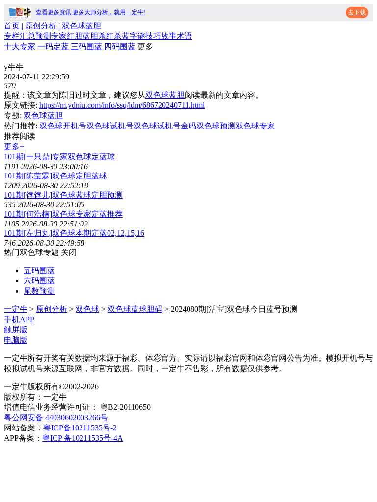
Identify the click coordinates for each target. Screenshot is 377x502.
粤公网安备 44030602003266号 (56, 417)
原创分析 (51, 309)
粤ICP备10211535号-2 (80, 428)
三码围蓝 (86, 46)
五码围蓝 (39, 270)
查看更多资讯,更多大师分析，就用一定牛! (90, 12)
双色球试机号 (110, 126)
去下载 (357, 12)
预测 (43, 36)
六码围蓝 (39, 280)
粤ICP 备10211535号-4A (82, 438)
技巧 (153, 36)
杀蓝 (122, 36)
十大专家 (19, 46)
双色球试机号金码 (165, 126)
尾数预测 (39, 291)
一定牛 (15, 309)
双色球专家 (255, 126)
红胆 (74, 36)
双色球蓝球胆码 (135, 309)
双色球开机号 (62, 126)
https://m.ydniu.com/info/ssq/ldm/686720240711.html (122, 105)
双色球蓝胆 (165, 95)
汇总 (27, 36)
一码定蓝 (53, 46)
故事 (169, 36)
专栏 (12, 36)
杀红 (106, 36)
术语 (184, 36)
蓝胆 (90, 36)
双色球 (87, 309)
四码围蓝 (119, 46)
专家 (59, 36)
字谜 (137, 36)
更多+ (14, 146)
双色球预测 (216, 126)
